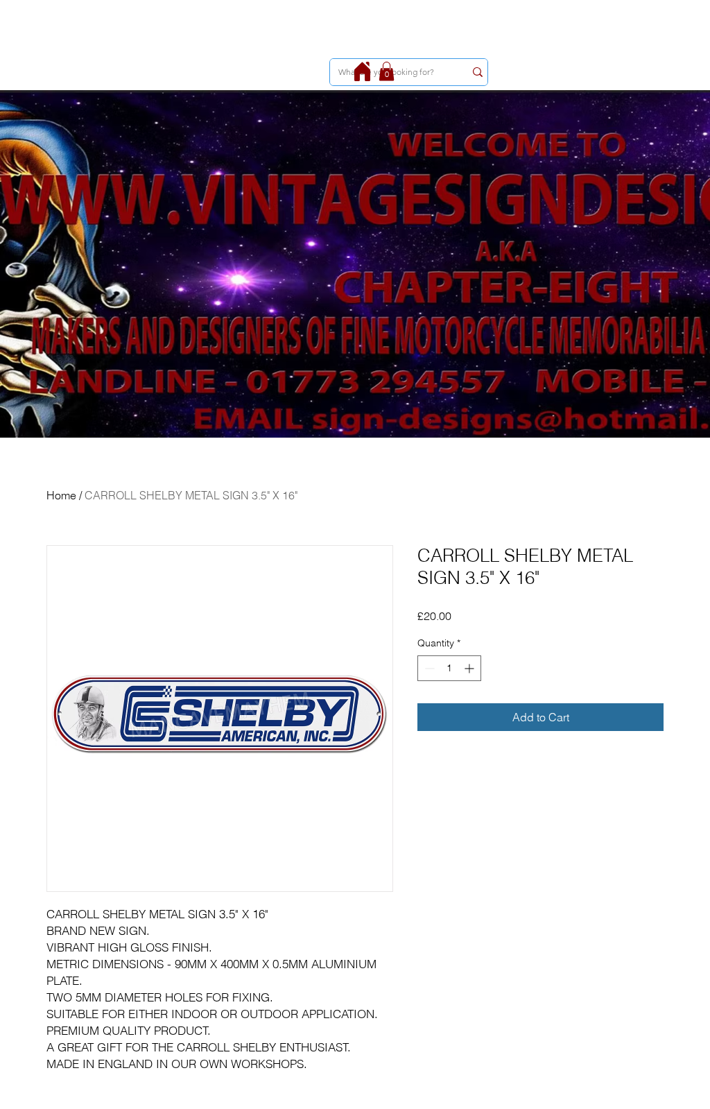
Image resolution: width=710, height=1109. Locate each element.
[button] (387, 71)
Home (61, 495)
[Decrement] (428, 668)
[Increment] (470, 668)
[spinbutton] (449, 668)
